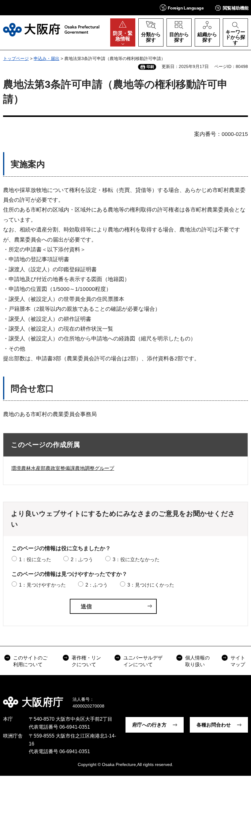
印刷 (150, 67)
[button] (181, 7)
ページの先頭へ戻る (242, 698)
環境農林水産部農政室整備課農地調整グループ (62, 468)
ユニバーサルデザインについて (143, 661)
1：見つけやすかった (42, 585)
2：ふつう (82, 559)
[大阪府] (51, 29)
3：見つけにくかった (150, 585)
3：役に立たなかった (136, 559)
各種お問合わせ (214, 724)
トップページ (16, 58)
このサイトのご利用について (30, 661)
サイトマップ (237, 661)
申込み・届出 (46, 58)
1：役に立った (35, 559)
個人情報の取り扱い (197, 661)
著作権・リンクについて (86, 661)
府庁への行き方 (149, 724)
